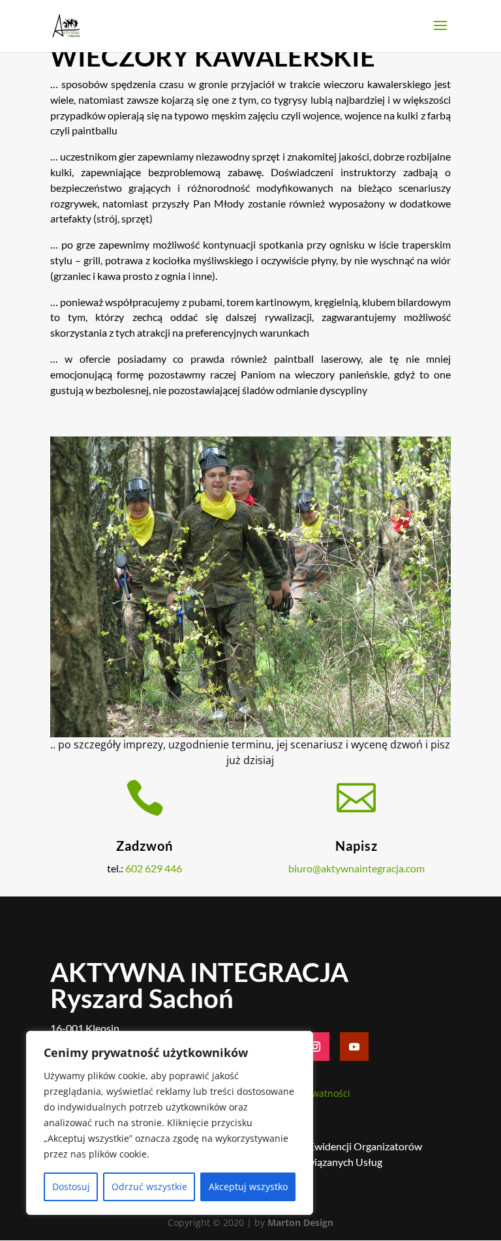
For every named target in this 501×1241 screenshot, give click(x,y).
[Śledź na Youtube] (354, 1046)
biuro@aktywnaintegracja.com (356, 868)
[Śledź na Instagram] (315, 1046)
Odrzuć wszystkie (149, 1186)
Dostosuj (71, 1186)
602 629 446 (153, 868)
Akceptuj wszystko (248, 1186)
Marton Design (300, 1222)
